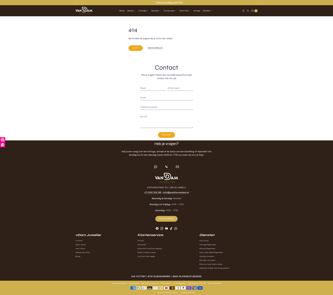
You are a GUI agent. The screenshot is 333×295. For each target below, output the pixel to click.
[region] (166, 2)
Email (143, 97)
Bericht (143, 116)
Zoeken (135, 48)
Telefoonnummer (149, 107)
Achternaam (173, 88)
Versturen (166, 135)
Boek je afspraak (166, 219)
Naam (143, 88)
